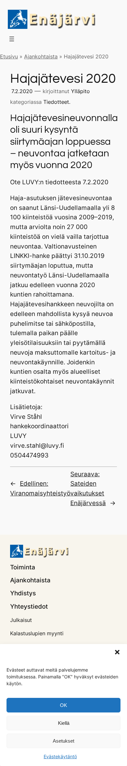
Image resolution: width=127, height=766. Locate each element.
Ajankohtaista (41, 56)
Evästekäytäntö (60, 756)
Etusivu (9, 56)
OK (63, 705)
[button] (117, 652)
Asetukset (63, 741)
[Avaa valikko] (12, 39)
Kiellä (63, 723)
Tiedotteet (56, 102)
